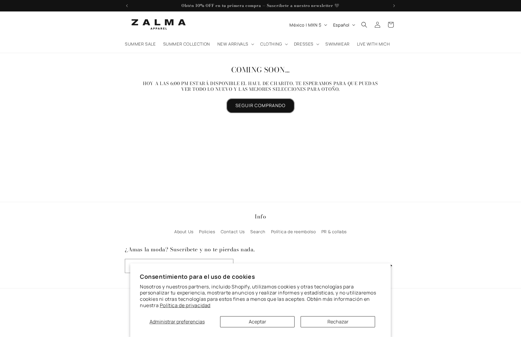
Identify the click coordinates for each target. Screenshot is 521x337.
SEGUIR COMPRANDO (260, 105)
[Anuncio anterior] (127, 5)
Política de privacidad (185, 305)
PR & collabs (334, 231)
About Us (184, 231)
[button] (235, 44)
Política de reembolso (293, 231)
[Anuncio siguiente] (394, 5)
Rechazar (338, 321)
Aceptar (257, 321)
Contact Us (233, 231)
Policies (207, 231)
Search (257, 231)
